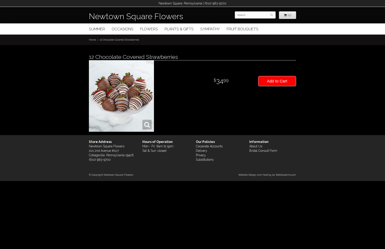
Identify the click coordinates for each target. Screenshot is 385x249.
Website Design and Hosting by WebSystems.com (267, 174)
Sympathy (210, 29)
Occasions (122, 29)
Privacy (201, 155)
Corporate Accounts (209, 146)
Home (92, 39)
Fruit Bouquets (242, 29)
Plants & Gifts (179, 29)
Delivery (201, 150)
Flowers (149, 29)
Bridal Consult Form (263, 150)
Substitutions (204, 159)
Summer (97, 29)
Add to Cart (277, 81)
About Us (255, 146)
